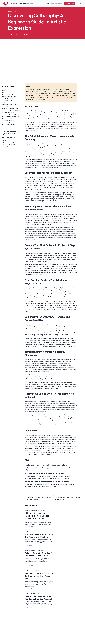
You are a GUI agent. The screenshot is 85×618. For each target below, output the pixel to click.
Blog (20, 3)
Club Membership (28, 3)
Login (47, 3)
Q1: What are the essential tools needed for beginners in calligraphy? (10, 133)
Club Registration (69, 3)
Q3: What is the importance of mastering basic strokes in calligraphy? (10, 144)
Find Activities (14, 3)
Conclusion (5, 126)
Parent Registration (56, 3)
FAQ (3, 129)
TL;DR (3, 90)
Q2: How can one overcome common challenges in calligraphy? (9, 138)
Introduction (5, 92)
